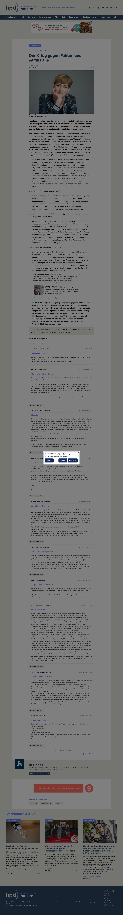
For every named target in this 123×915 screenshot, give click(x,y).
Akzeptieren (72, 460)
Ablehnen (62, 460)
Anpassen (49, 460)
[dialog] (61, 457)
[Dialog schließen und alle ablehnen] (78, 452)
